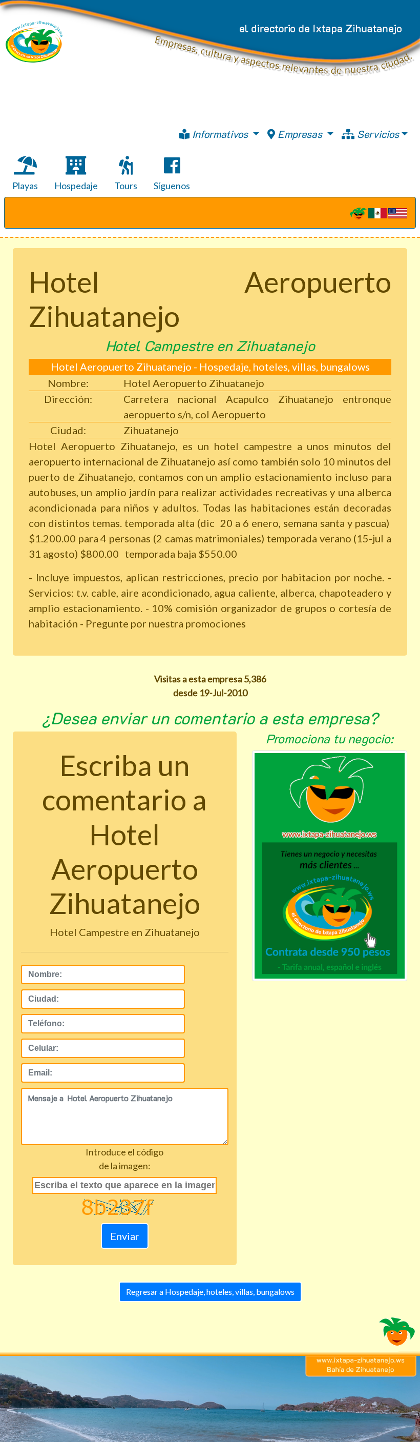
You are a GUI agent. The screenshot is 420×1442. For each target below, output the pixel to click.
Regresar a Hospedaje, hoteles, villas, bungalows (210, 1291)
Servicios (376, 133)
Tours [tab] (125, 185)
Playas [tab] (25, 185)
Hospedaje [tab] (76, 185)
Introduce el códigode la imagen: (124, 1158)
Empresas (300, 133)
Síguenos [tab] (172, 185)
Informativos (220, 133)
